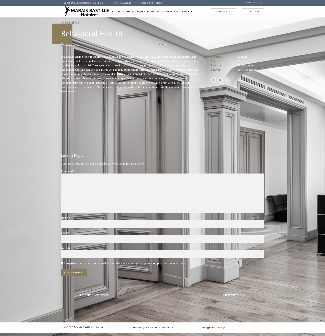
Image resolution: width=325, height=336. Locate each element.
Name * (65, 218)
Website (66, 248)
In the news (70, 22)
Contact (186, 11)
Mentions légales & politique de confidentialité (153, 327)
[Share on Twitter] (220, 80)
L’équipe (140, 11)
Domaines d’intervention (162, 11)
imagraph (221, 327)
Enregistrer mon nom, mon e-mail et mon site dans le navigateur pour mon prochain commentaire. (125, 263)
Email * (65, 233)
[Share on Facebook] (213, 80)
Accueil (116, 11)
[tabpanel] (162, 45)
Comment (68, 171)
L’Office (128, 11)
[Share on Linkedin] (227, 80)
